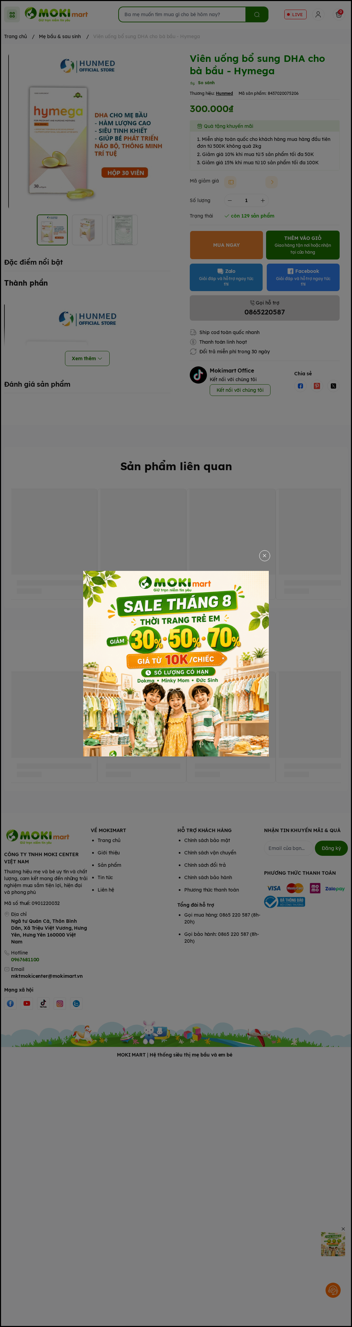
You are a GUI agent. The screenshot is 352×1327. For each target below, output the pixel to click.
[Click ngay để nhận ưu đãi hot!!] (176, 663)
